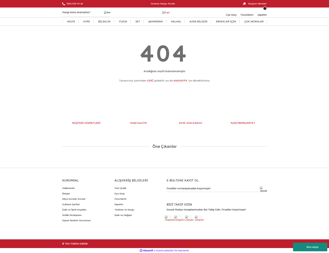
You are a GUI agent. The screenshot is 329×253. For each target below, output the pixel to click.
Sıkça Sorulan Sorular (74, 198)
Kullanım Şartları (71, 204)
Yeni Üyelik (120, 188)
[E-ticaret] (164, 250)
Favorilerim (120, 198)
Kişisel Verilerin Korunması (76, 220)
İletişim (66, 193)
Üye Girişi (119, 193)
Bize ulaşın (313, 247)
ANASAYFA (180, 80)
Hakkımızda (68, 188)
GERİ (150, 80)
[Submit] (263, 189)
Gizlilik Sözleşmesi (72, 215)
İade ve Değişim (123, 215)
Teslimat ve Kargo (124, 209)
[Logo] (166, 12)
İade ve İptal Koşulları (74, 209)
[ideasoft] (146, 250)
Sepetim (118, 204)
